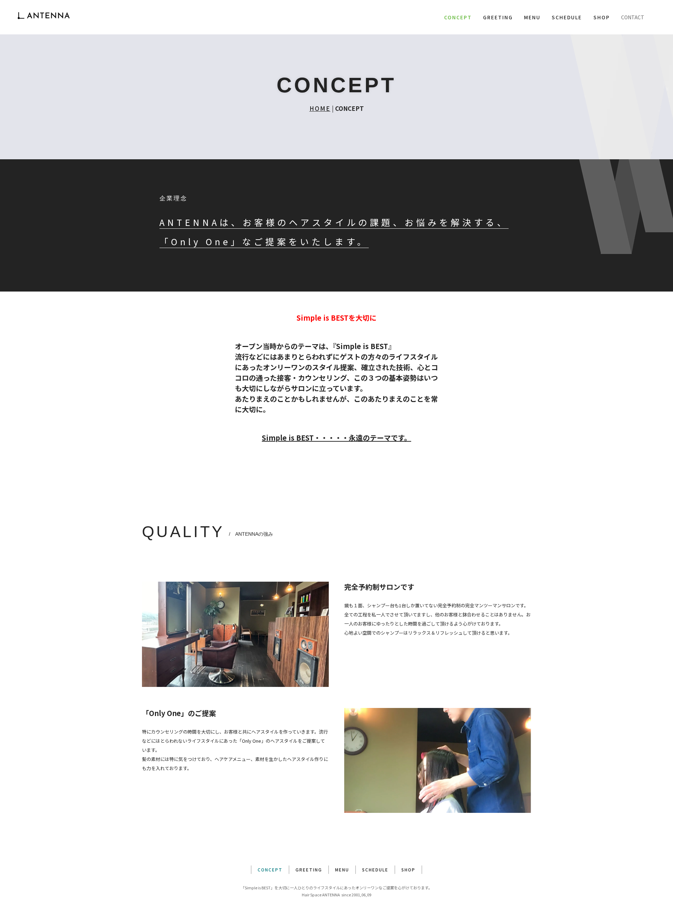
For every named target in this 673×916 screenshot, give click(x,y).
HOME (320, 108)
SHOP (601, 17)
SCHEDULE (567, 17)
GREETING (498, 17)
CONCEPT (458, 17)
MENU (532, 17)
